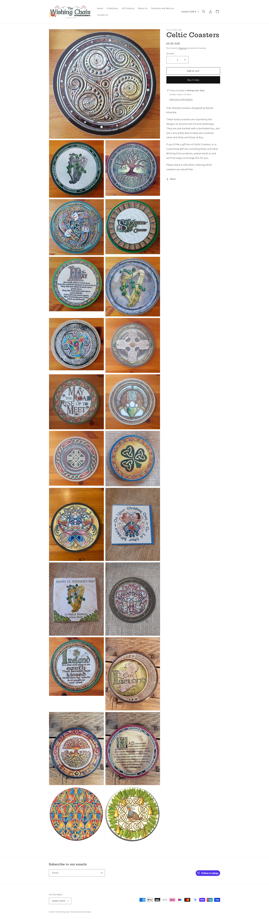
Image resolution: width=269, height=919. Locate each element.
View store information (181, 99)
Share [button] (173, 178)
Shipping (182, 48)
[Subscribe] (101, 873)
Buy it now (193, 79)
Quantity (170, 53)
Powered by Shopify (83, 912)
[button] (203, 11)
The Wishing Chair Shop (65, 912)
